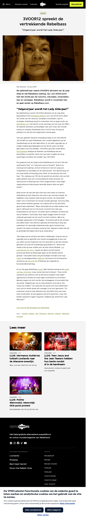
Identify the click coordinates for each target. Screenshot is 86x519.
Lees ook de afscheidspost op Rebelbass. (33, 308)
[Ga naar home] (43, 4)
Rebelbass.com (23, 124)
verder (40, 269)
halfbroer (41, 258)
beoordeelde (22, 151)
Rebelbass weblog (38, 116)
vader (19, 258)
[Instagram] (14, 443)
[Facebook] (18, 443)
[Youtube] (25, 443)
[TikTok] (21, 443)
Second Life (32, 261)
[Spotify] (11, 443)
